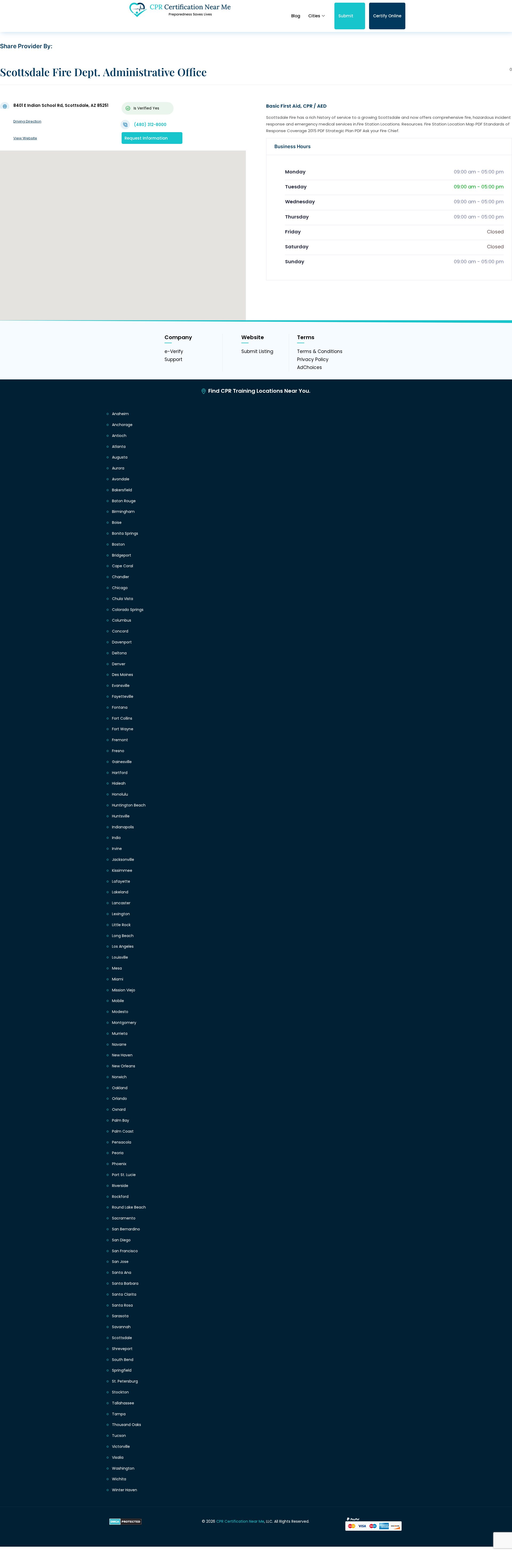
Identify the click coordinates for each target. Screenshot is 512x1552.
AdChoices (309, 367)
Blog (295, 16)
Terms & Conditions (319, 351)
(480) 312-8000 (150, 124)
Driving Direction (27, 121)
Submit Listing (257, 351)
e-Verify (174, 351)
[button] (123, 229)
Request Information (146, 138)
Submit (345, 16)
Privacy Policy (313, 359)
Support (173, 359)
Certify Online (387, 16)
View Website (25, 138)
